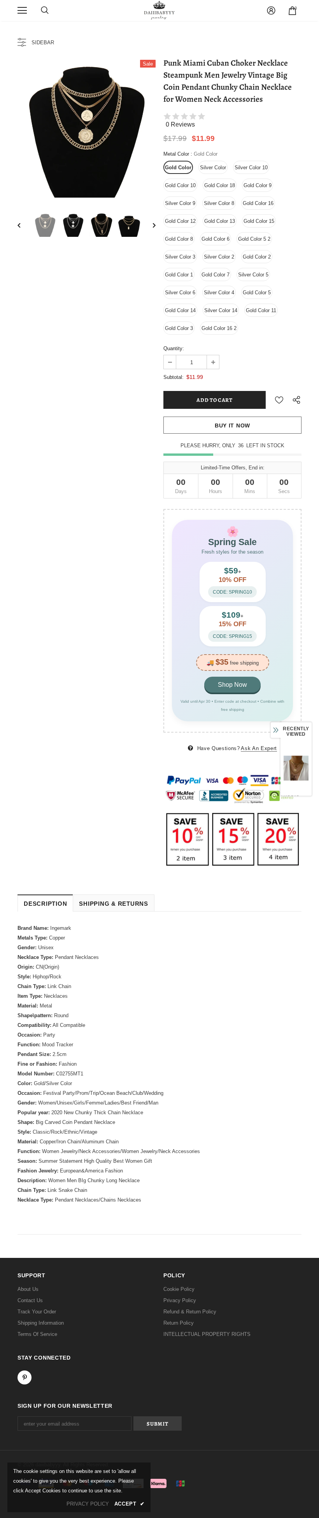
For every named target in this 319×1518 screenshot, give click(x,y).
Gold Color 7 (216, 275)
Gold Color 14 (180, 310)
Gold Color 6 (216, 239)
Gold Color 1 (179, 275)
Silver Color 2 (219, 257)
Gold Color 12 (180, 221)
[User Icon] (271, 10)
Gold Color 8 (179, 239)
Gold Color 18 (219, 185)
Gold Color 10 (180, 185)
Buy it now (232, 425)
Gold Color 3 (179, 328)
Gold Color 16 (258, 203)
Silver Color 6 (180, 292)
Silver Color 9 (180, 203)
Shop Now (232, 684)
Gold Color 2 (257, 257)
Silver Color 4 (219, 292)
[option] (87, 129)
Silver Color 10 (251, 167)
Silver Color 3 (180, 257)
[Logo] (159, 10)
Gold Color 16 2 (219, 328)
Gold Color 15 (259, 221)
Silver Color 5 (253, 275)
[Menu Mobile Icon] (22, 10)
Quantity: (173, 348)
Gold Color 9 (258, 185)
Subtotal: (173, 377)
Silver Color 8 (219, 203)
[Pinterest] (25, 1377)
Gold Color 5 (257, 292)
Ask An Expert (259, 748)
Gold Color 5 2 (254, 239)
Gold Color (178, 167)
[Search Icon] (45, 10)
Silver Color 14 (220, 310)
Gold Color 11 (261, 310)
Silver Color (213, 167)
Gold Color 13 (219, 221)
